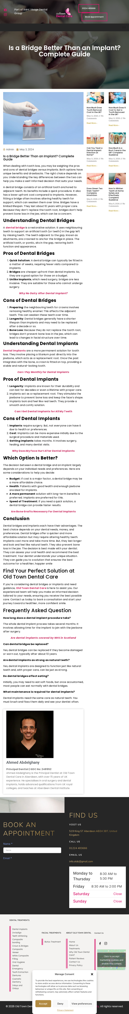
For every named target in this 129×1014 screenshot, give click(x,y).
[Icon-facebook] (100, 943)
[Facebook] (5, 10)
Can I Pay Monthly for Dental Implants (43, 372)
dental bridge (15, 227)
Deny (60, 1003)
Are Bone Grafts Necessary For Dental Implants (43, 511)
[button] (92, 974)
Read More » (92, 123)
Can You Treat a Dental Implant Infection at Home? (94, 151)
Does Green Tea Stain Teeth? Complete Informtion (94, 192)
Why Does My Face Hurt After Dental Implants (43, 451)
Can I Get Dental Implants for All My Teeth (43, 411)
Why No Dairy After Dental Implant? (43, 293)
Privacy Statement (65, 1010)
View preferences (82, 1003)
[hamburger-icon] (123, 27)
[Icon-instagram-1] (5, 14)
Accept (43, 1003)
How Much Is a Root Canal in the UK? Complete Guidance (117, 151)
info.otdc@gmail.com (81, 861)
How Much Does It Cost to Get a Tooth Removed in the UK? (117, 111)
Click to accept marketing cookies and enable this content (111, 960)
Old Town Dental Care (31, 588)
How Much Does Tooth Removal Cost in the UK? (94, 110)
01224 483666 (78, 848)
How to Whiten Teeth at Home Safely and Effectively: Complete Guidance (116, 194)
